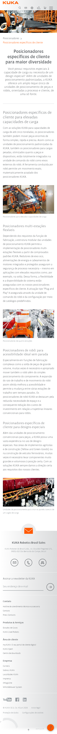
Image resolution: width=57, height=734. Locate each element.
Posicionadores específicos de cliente (23, 42)
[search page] (20, 7)
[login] (38, 7)
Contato (6, 611)
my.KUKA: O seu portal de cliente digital (19, 645)
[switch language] (32, 7)
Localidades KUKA (10, 674)
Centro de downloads (12, 653)
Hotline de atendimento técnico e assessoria (21, 607)
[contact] (26, 7)
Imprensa (7, 679)
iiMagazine (7, 683)
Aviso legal (35, 708)
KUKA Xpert (8, 649)
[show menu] (51, 7)
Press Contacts (9, 615)
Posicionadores (11, 38)
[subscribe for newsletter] (50, 587)
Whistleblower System (12, 687)
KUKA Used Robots (11, 632)
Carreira (6, 666)
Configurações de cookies (32, 713)
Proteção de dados (11, 713)
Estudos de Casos (10, 628)
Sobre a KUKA (9, 670)
